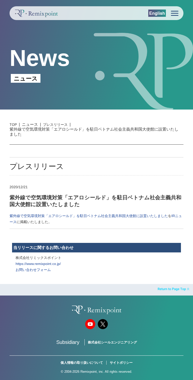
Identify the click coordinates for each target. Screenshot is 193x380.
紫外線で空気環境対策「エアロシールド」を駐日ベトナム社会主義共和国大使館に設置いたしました (89, 216)
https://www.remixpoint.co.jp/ (38, 264)
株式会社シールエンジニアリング (112, 342)
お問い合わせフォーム (33, 270)
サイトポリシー (121, 362)
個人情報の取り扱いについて (82, 362)
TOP (13, 125)
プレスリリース (55, 125)
